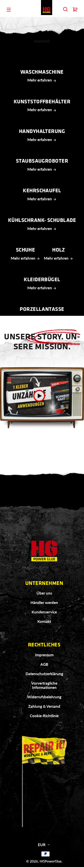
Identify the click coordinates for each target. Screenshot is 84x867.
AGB (44, 664)
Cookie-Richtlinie (44, 715)
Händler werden (44, 602)
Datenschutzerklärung (44, 673)
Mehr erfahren (40, 80)
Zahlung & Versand (44, 706)
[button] (65, 9)
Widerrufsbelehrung (44, 696)
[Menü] (9, 9)
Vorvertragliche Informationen (44, 685)
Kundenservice (44, 612)
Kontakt (44, 621)
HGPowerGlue (51, 861)
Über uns (44, 593)
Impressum (44, 654)
